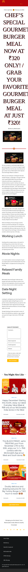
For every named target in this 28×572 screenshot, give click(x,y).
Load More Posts (14, 504)
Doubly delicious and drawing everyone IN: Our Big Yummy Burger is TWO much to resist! (14, 490)
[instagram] (10, 529)
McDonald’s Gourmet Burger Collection (11, 279)
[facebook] (4, 529)
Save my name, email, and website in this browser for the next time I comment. (14, 354)
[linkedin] (20, 529)
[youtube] (17, 529)
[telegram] (23, 529)
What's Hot (14, 397)
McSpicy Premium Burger (13, 222)
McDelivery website (12, 313)
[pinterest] (14, 529)
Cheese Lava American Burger (9, 224)
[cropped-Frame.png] (3, 1)
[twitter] (7, 529)
